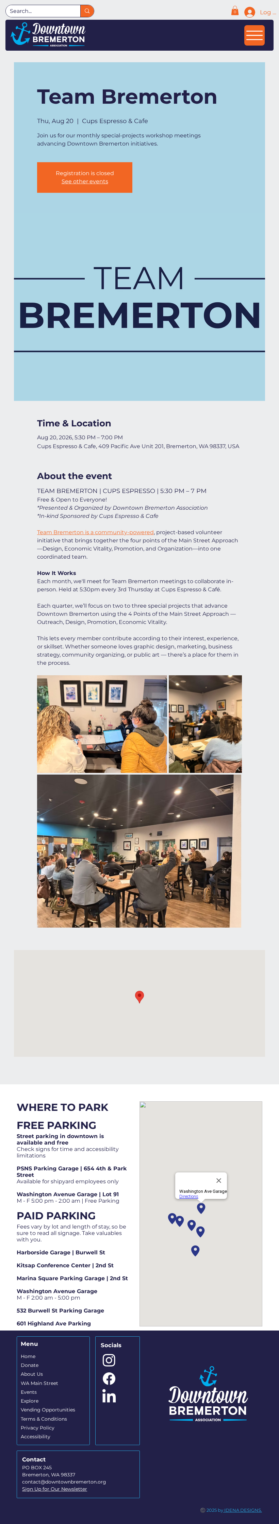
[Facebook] (109, 1378)
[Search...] (87, 11)
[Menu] (254, 35)
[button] (235, 10)
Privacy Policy (37, 1428)
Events (29, 1392)
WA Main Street (39, 1383)
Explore (29, 1401)
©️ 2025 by (211, 1510)
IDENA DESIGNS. (242, 1510)
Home (28, 1356)
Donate (29, 1365)
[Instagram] (109, 1360)
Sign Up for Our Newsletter (54, 1489)
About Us (32, 1374)
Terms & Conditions (44, 1419)
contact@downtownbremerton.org (64, 1482)
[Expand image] (102, 724)
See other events (85, 181)
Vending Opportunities (48, 1410)
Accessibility (35, 1437)
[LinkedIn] (109, 1397)
